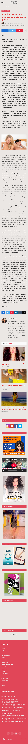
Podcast (3, 671)
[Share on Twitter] (5, 30)
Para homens (4, 662)
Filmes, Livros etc (5, 655)
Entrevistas (4, 652)
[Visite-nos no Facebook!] (16, 427)
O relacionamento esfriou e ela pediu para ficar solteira (13, 363)
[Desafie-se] (19, 564)
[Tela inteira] (24, 471)
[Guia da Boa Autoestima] (8, 564)
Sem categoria (5, 680)
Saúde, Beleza (4, 678)
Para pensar (4, 669)
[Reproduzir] (3, 471)
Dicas (2, 650)
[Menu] (2, 2)
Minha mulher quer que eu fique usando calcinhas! (13, 707)
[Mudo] (22, 471)
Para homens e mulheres (7, 664)
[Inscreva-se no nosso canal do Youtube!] (12, 427)
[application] (14, 465)
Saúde (3, 676)
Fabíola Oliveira (9, 23)
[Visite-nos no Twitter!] (20, 427)
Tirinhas (3, 683)
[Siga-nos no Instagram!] (8, 427)
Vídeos (3, 685)
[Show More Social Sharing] (25, 30)
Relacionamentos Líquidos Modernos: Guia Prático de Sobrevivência (13, 386)
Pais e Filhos (4, 659)
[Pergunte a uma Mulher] (14, 2)
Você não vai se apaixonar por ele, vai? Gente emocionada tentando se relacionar (13, 408)
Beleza (3, 648)
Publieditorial (4, 673)
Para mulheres (5, 10)
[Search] (26, 2)
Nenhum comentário (20, 25)
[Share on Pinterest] (19, 30)
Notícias (3, 657)
